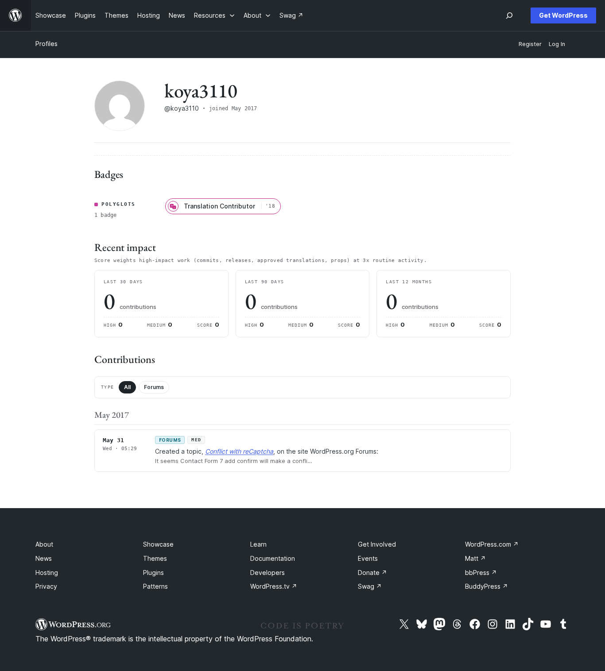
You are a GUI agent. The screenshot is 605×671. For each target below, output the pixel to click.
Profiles (46, 43)
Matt (475, 558)
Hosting (46, 572)
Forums (154, 387)
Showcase (158, 544)
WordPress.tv (273, 586)
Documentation (272, 558)
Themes (155, 558)
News (43, 558)
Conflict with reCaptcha (239, 451)
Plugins (153, 572)
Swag (370, 586)
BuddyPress (486, 586)
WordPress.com (492, 544)
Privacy (46, 586)
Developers (267, 572)
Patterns (155, 586)
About (44, 544)
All (127, 387)
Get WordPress (563, 15)
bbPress (481, 572)
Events (368, 558)
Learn (258, 544)
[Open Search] (509, 15)
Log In (557, 44)
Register (530, 44)
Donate (372, 572)
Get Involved (377, 544)
